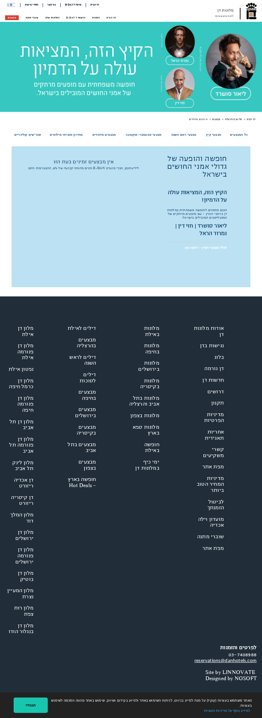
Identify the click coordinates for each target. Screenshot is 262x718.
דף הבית (94, 5)
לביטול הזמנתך (215, 505)
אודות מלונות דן (209, 331)
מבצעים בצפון (87, 465)
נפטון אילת (21, 369)
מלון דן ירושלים (24, 535)
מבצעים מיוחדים (104, 134)
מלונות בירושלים (148, 366)
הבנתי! (31, 705)
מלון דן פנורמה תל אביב (21, 445)
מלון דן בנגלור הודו (21, 628)
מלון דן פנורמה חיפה (25, 404)
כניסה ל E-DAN (73, 5)
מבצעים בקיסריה (86, 430)
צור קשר (51, 5)
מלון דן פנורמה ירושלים (24, 555)
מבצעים (12, 17)
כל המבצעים (239, 134)
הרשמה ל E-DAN (75, 17)
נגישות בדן (212, 345)
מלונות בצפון (144, 415)
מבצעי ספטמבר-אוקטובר (143, 134)
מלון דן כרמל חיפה (21, 384)
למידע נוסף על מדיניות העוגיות (227, 710)
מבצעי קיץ (213, 134)
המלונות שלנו (52, 17)
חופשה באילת (151, 447)
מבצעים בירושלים (85, 412)
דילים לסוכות (87, 377)
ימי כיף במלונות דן (147, 465)
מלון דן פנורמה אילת (25, 351)
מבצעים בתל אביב (82, 447)
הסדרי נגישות (31, 5)
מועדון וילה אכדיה (211, 522)
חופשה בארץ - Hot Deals (82, 482)
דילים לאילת (82, 328)
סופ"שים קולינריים (27, 134)
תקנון (217, 403)
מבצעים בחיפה (87, 395)
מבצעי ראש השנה (183, 134)
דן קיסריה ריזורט (22, 500)
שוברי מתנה (32, 17)
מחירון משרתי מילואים (66, 134)
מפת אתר (213, 466)
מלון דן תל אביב (21, 424)
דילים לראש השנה (82, 360)
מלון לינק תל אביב (22, 465)
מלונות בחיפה (151, 348)
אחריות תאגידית (214, 435)
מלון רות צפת (23, 611)
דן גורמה (214, 368)
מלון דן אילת (25, 331)
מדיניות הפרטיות (214, 417)
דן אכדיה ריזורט (23, 483)
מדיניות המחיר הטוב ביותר (210, 484)
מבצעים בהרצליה (86, 343)
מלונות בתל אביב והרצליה (144, 401)
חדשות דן (213, 380)
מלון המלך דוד (21, 518)
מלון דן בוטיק (25, 576)
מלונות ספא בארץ (146, 430)
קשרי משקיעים (213, 452)
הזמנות (96, 17)
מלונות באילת (151, 331)
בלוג (219, 357)
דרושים (215, 391)
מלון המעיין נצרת (20, 593)
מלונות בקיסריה (149, 384)
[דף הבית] (251, 11)
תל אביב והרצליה (233, 119)
